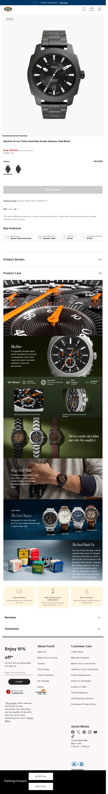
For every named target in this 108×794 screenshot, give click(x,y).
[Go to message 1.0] (33, 2)
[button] (53, 259)
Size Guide (98, 161)
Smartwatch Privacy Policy (83, 704)
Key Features (12, 228)
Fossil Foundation (46, 675)
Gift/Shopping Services (82, 698)
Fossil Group (43, 669)
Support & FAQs (78, 686)
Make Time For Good (47, 657)
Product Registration (81, 675)
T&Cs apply (11, 703)
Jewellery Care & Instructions (84, 669)
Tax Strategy (43, 680)
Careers (41, 663)
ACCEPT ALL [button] (40, 776)
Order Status (77, 651)
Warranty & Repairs (80, 657)
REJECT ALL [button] (41, 786)
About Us (42, 651)
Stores (41, 686)
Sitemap (42, 692)
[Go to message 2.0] (35, 2)
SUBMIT (19, 681)
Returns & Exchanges (81, 680)
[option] (54, 74)
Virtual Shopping (79, 692)
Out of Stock (53, 189)
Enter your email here (15, 672)
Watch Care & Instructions (83, 663)
